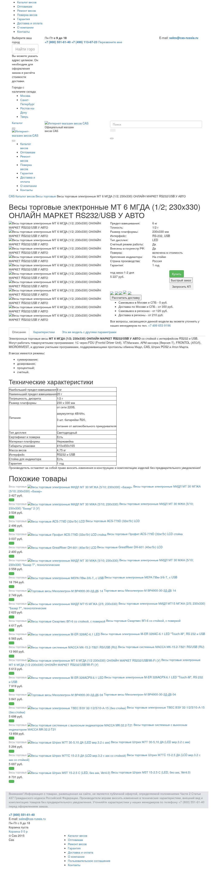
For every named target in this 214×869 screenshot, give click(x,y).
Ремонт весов (26, 10)
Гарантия (23, 19)
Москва (25, 95)
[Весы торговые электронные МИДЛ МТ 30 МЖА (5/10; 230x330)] (73, 504)
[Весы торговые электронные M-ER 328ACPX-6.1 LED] (66, 677)
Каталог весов (26, 2)
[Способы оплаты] (121, 292)
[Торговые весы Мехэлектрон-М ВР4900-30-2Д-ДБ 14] (66, 590)
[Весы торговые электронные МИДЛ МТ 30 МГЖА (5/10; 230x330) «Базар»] (80, 486)
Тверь (24, 116)
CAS (12, 196)
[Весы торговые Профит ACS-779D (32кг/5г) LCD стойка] (67, 534)
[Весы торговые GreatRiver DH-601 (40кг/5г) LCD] (62, 547)
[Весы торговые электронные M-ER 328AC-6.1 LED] (64, 634)
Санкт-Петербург (27, 102)
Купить (176, 274)
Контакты (23, 31)
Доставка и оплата (29, 23)
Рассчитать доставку (126, 297)
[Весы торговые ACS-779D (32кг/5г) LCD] (57, 521)
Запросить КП (181, 286)
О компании (25, 27)
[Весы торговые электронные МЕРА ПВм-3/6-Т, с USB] (66, 577)
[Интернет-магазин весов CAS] (25, 133)
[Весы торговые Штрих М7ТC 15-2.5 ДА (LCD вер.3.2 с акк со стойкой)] (77, 755)
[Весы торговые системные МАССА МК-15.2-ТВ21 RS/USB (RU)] (73, 647)
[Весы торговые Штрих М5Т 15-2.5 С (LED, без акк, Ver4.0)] (69, 772)
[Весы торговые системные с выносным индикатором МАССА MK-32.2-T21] (81, 725)
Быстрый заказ (181, 280)
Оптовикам (24, 6)
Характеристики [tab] (44, 332)
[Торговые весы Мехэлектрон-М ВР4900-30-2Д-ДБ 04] (66, 694)
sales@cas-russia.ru (183, 38)
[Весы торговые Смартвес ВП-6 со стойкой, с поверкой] (67, 620)
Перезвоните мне (110, 42)
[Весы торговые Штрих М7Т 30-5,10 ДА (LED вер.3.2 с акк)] (69, 742)
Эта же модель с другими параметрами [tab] (89, 332)
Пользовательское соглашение (89, 861)
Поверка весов (27, 15)
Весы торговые (46, 196)
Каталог (17, 123)
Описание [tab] (19, 332)
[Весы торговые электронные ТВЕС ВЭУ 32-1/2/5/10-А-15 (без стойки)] (77, 707)
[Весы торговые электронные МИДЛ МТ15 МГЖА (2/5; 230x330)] (73, 603)
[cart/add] (11, 499)
